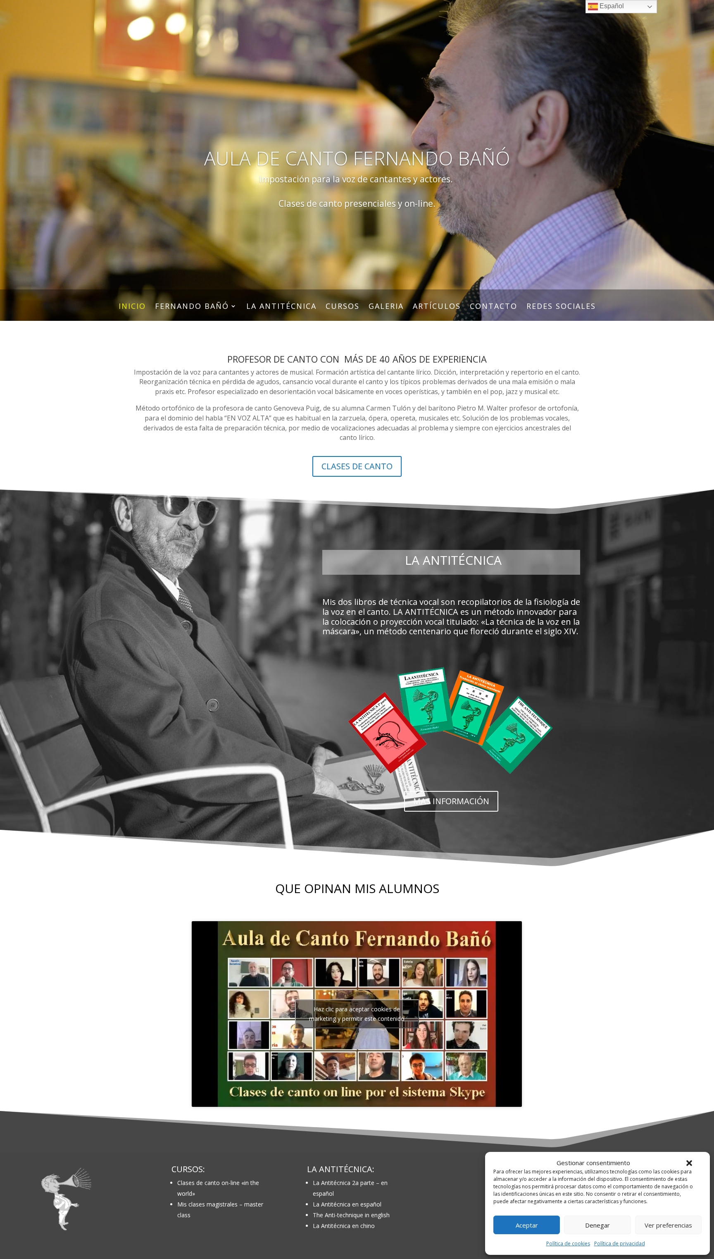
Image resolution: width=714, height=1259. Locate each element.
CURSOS (342, 307)
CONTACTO (493, 307)
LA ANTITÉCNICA (281, 307)
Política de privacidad (619, 1243)
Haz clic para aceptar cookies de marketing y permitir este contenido (357, 1013)
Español (611, 6)
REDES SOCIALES (561, 307)
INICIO (132, 307)
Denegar (597, 1225)
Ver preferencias (668, 1225)
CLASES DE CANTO (357, 466)
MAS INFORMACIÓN (451, 801)
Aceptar (527, 1225)
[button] (689, 1163)
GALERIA (386, 307)
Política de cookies (568, 1243)
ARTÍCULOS (437, 307)
